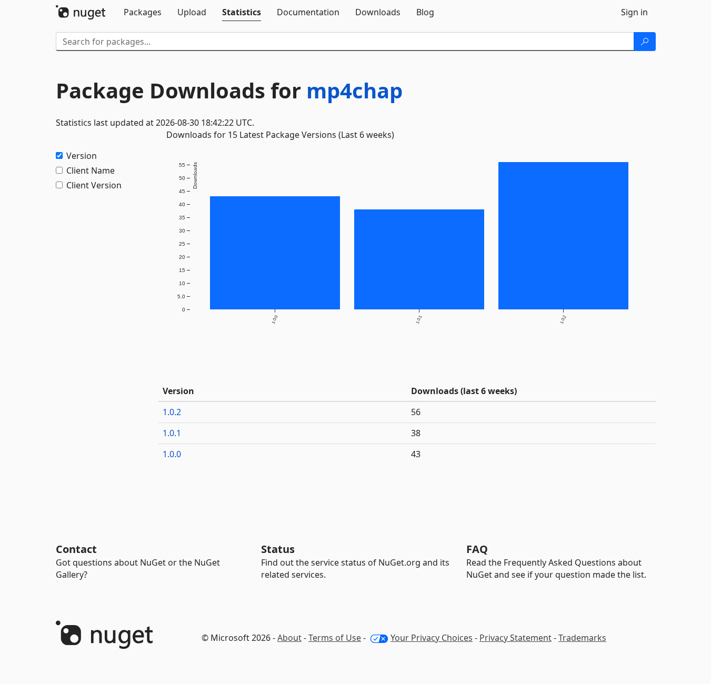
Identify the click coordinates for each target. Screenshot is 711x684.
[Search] (645, 41)
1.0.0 (172, 454)
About (289, 637)
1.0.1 (172, 433)
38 (415, 433)
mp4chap (354, 90)
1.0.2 (172, 412)
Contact (76, 549)
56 (415, 412)
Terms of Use (334, 637)
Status (278, 549)
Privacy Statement (515, 637)
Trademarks (582, 637)
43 (415, 454)
